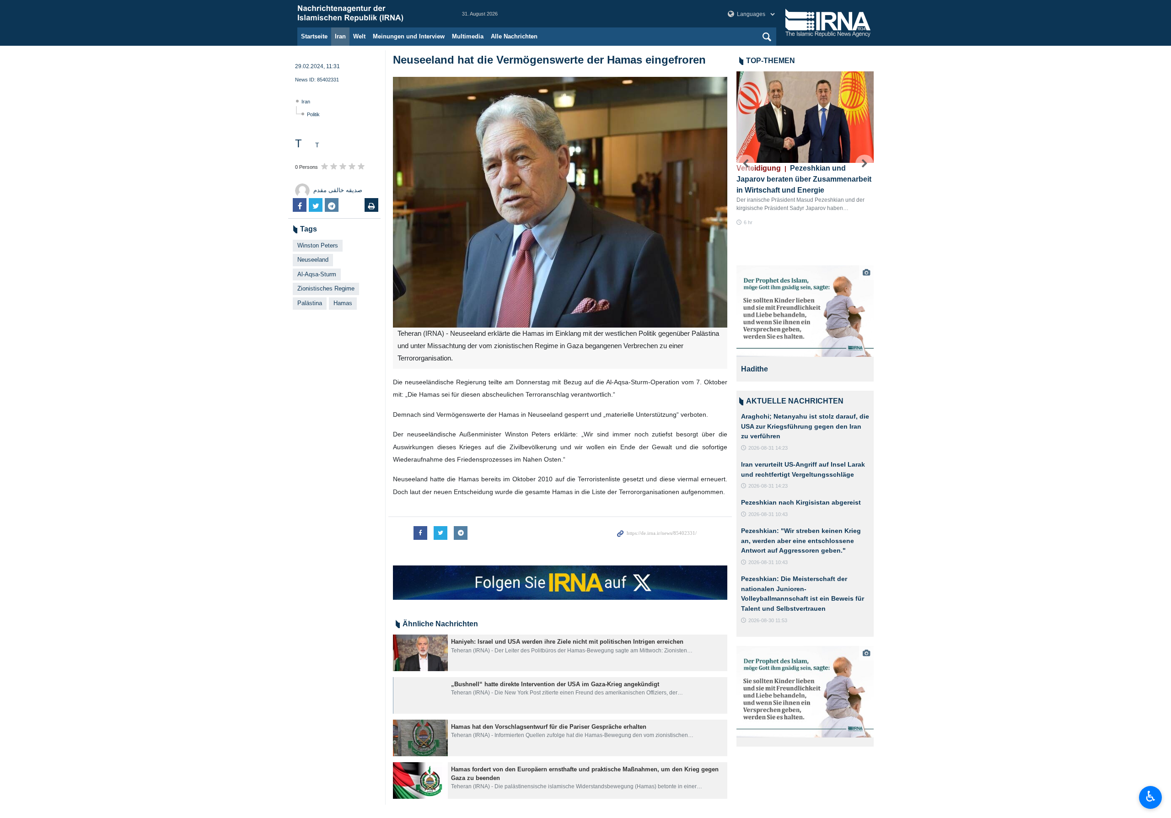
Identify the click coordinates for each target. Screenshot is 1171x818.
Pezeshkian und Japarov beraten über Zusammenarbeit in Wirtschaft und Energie (803, 179)
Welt (359, 36)
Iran (340, 36)
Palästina (309, 303)
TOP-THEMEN (770, 61)
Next (864, 164)
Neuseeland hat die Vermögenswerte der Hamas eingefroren (549, 60)
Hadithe (754, 369)
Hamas (342, 303)
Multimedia (467, 36)
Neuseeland (312, 259)
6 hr (748, 222)
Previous (745, 164)
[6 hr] (805, 117)
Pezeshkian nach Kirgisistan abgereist (801, 502)
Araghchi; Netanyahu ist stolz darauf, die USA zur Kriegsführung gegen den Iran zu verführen (805, 426)
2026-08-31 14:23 (768, 448)
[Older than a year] (420, 653)
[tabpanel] (805, 323)
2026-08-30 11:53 (767, 620)
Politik (313, 114)
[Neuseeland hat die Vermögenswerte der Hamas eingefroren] (560, 202)
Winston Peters (317, 245)
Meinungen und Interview (409, 36)
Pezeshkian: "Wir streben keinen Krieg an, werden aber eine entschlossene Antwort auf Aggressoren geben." (801, 540)
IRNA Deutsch (370, 14)
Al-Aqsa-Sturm (316, 274)
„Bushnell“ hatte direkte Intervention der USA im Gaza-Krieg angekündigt (555, 684)
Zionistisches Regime (326, 288)
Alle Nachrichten (514, 36)
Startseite (314, 36)
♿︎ (1150, 796)
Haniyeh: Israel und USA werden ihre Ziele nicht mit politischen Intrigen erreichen (567, 641)
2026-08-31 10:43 (768, 514)
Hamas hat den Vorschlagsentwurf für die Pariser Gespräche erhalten (548, 726)
